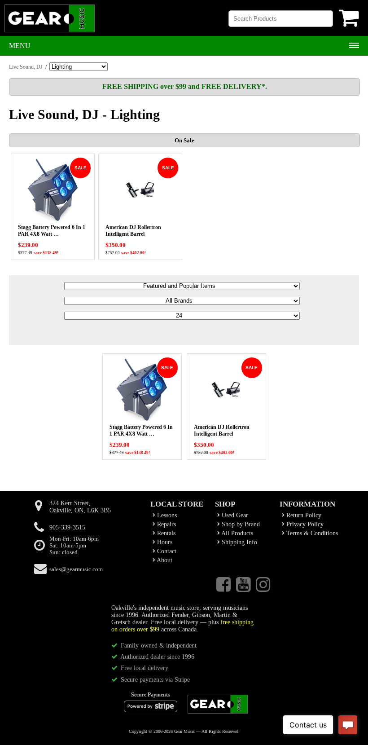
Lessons (166, 515)
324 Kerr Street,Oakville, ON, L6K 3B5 (80, 507)
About (163, 560)
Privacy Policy (304, 524)
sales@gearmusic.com (76, 569)
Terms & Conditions (311, 533)
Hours (163, 542)
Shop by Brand (240, 524)
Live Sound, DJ (26, 67)
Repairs (165, 524)
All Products (236, 533)
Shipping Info (238, 542)
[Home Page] (49, 22)
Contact (165, 551)
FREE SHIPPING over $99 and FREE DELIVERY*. (184, 86)
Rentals (165, 533)
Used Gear (234, 515)
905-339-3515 (67, 527)
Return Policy (303, 515)
